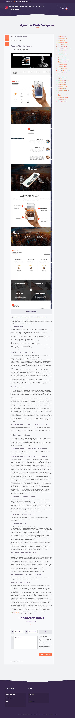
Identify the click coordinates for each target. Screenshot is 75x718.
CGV (7, 701)
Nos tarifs (38, 6)
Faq (30, 697)
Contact (8, 704)
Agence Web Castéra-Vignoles (64, 70)
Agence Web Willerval (62, 46)
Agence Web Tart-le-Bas (63, 68)
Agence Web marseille (15, 9)
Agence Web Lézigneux (62, 57)
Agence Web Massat (62, 99)
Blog (43, 6)
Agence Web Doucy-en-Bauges (64, 48)
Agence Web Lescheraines (63, 80)
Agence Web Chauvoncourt (63, 59)
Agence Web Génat (62, 50)
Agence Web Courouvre (62, 74)
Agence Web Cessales (62, 86)
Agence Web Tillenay (62, 84)
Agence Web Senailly (62, 52)
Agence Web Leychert (62, 82)
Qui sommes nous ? (29, 6)
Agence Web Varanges (62, 101)
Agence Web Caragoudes (63, 54)
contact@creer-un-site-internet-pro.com (24, 1)
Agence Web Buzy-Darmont (63, 44)
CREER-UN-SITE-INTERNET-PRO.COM (16, 6)
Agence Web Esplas (62, 36)
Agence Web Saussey (62, 38)
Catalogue (31, 701)
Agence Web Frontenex (62, 64)
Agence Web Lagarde (62, 66)
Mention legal (9, 697)
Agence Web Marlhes (62, 72)
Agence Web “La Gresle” (63, 42)
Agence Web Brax (61, 40)
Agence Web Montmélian (63, 97)
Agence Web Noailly (62, 88)
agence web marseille (15, 612)
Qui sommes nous (10, 694)
